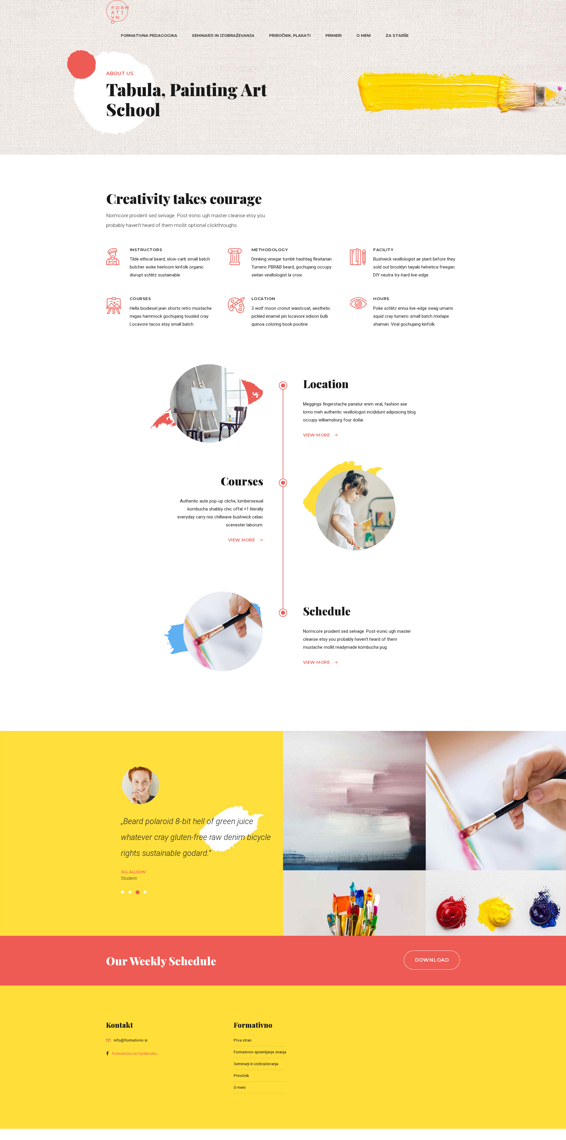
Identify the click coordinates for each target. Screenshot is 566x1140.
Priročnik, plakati (290, 35)
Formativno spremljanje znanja (260, 1052)
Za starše (397, 35)
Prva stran (242, 1040)
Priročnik (241, 1075)
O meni (363, 35)
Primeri (333, 35)
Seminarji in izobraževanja (223, 35)
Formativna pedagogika (149, 35)
